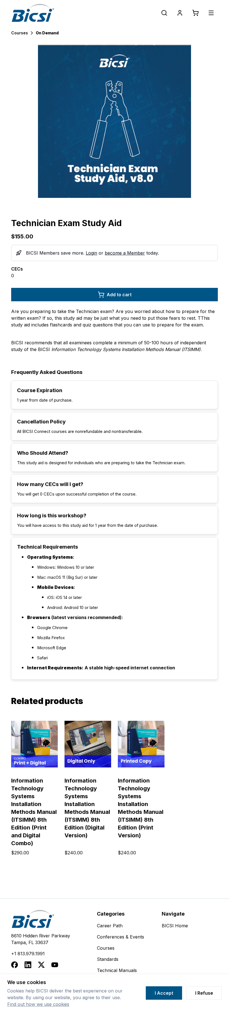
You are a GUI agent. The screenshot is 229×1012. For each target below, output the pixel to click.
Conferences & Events (120, 937)
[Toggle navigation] (211, 13)
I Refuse (204, 993)
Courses (19, 32)
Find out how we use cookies (38, 1004)
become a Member (125, 253)
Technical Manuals (117, 970)
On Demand (47, 32)
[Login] (180, 13)
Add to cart (119, 294)
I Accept (164, 993)
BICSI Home (175, 925)
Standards (107, 959)
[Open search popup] (164, 13)
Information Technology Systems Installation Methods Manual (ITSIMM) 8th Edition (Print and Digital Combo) (34, 812)
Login (91, 253)
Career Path (110, 925)
